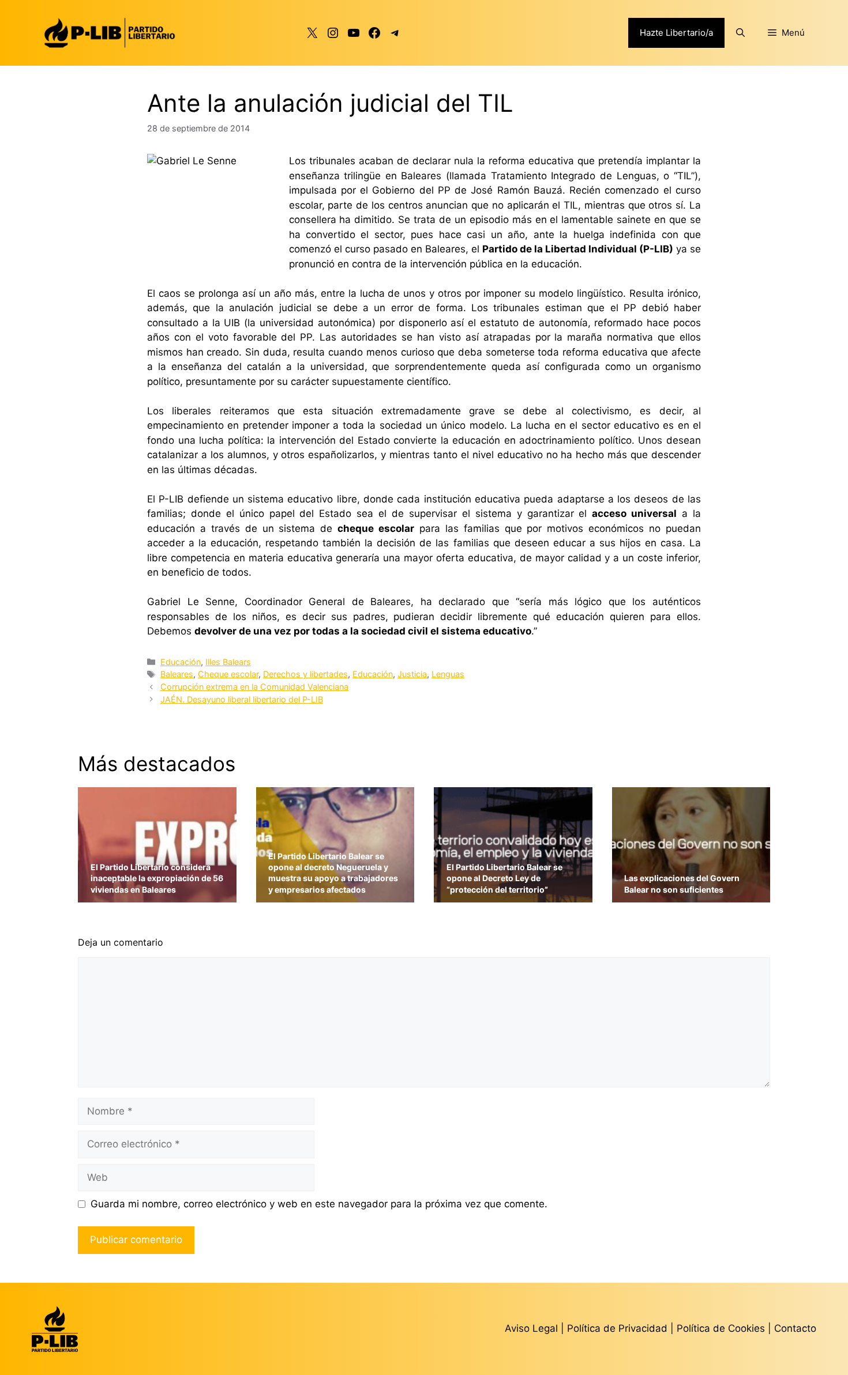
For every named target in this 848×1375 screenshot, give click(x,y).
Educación (180, 662)
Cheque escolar (228, 674)
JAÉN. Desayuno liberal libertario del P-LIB (241, 699)
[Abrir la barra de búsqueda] (740, 33)
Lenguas (447, 674)
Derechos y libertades (305, 674)
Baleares (176, 674)
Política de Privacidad (618, 1328)
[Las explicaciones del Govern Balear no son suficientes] (691, 895)
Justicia (412, 674)
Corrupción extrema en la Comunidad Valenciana (254, 687)
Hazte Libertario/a (676, 32)
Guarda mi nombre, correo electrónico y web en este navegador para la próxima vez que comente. (319, 1204)
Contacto (795, 1328)
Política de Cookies (721, 1328)
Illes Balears (228, 662)
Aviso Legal (531, 1328)
